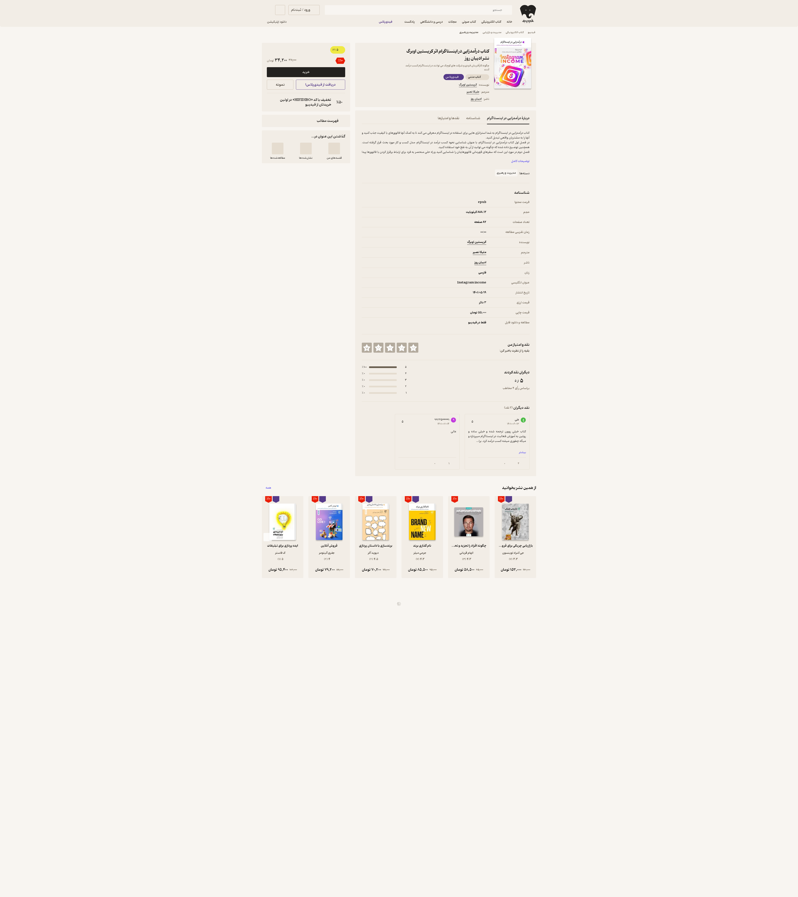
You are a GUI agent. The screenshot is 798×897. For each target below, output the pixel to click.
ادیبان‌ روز (476, 99)
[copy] (271, 102)
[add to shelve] (334, 148)
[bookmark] (374, 99)
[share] (394, 99)
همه (268, 488)
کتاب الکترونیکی (515, 32)
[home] (527, 14)
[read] (277, 148)
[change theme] (267, 10)
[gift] (384, 99)
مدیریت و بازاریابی (492, 32)
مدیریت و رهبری (468, 32)
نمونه (280, 85)
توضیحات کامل (520, 161)
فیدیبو (531, 32)
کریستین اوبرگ (468, 85)
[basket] (280, 10)
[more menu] (364, 99)
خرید (305, 72)
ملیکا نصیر (473, 92)
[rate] (413, 348)
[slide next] (268, 537)
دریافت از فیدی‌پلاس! (320, 85)
